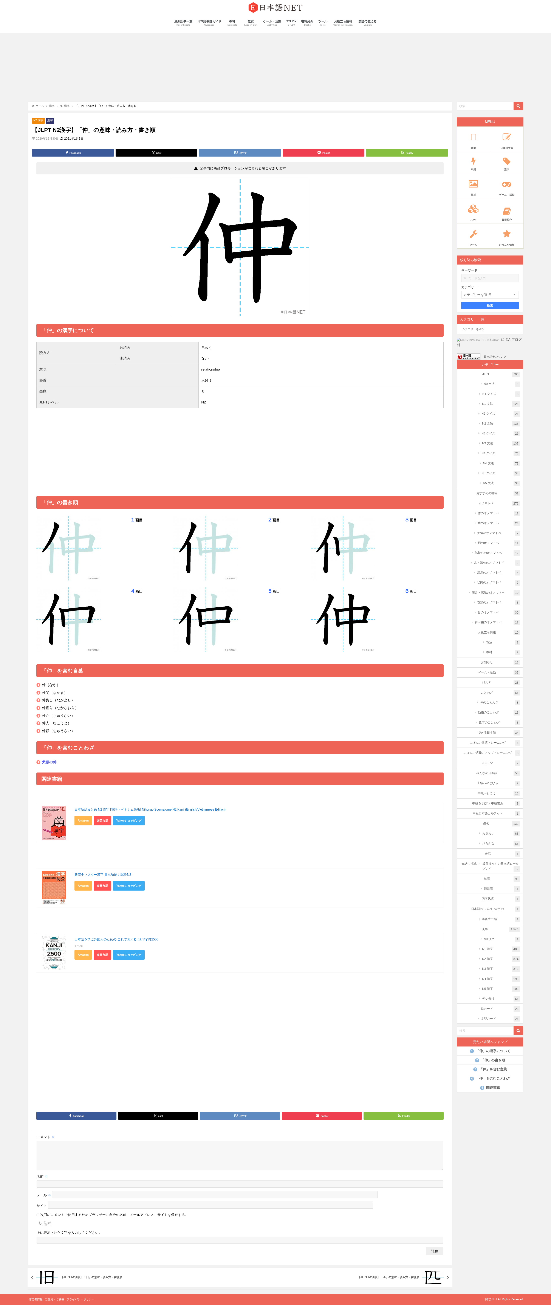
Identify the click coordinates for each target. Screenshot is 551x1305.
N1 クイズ (500, 394)
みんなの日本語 (497, 773)
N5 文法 (501, 483)
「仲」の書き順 (490, 1060)
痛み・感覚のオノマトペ (495, 592)
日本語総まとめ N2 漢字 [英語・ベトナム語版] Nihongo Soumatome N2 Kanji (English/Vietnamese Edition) (150, 809)
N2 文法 (500, 423)
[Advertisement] (275, 65)
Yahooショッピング (128, 820)
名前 (42, 1176)
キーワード (469, 270)
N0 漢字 (501, 939)
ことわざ (500, 692)
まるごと (500, 763)
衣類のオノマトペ (498, 602)
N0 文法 (501, 384)
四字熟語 (500, 899)
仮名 (501, 823)
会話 (502, 854)
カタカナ (500, 833)
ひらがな (500, 843)
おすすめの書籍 (497, 493)
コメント (46, 1137)
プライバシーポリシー (80, 1299)
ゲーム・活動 (498, 672)
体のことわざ (499, 702)
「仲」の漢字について (490, 1051)
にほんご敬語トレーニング (494, 743)
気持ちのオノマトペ (497, 553)
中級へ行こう (498, 793)
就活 (502, 642)
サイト (42, 1206)
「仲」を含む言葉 (491, 1069)
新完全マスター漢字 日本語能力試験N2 (102, 874)
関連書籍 (490, 1087)
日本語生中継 (499, 919)
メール (44, 1195)
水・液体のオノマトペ (496, 563)
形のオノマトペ (498, 543)
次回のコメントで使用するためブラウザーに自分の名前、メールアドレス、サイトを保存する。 (114, 1215)
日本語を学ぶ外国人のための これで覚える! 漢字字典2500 (116, 939)
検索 (490, 305)
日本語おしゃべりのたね (495, 909)
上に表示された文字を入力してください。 (69, 1232)
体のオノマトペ (498, 513)
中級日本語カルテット (496, 813)
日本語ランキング (495, 356)
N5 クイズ (500, 473)
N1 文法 (500, 404)
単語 (501, 879)
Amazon (83, 820)
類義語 (501, 889)
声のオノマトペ (498, 523)
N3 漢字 (500, 969)
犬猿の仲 (49, 762)
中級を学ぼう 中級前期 (495, 803)
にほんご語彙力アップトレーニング (491, 753)
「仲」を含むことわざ (490, 1078)
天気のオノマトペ (498, 533)
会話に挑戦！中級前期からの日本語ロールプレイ (490, 866)
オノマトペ (498, 503)
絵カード (500, 1009)
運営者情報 (36, 1299)
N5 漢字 (500, 989)
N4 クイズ (500, 453)
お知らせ (500, 662)
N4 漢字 (500, 979)
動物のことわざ (498, 712)
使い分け (500, 998)
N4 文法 (501, 463)
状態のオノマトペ (498, 582)
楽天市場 (102, 820)
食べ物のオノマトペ (497, 622)
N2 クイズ (500, 414)
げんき (500, 682)
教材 (502, 652)
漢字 (50, 120)
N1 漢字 (500, 949)
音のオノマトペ (498, 612)
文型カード (500, 1018)
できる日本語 (498, 732)
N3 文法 (500, 443)
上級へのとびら (498, 783)
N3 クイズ (500, 433)
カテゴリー (469, 287)
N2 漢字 (38, 120)
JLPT (500, 374)
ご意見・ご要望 (54, 1299)
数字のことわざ (499, 722)
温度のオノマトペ (498, 572)
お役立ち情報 (498, 632)
